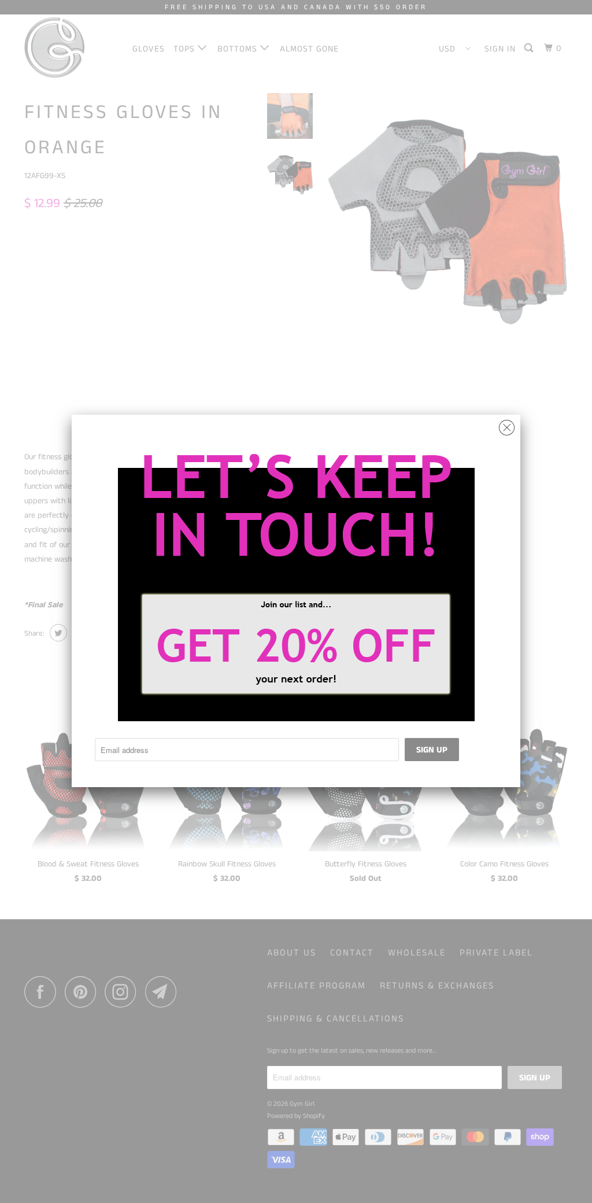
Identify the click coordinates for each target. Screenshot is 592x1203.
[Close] (507, 425)
